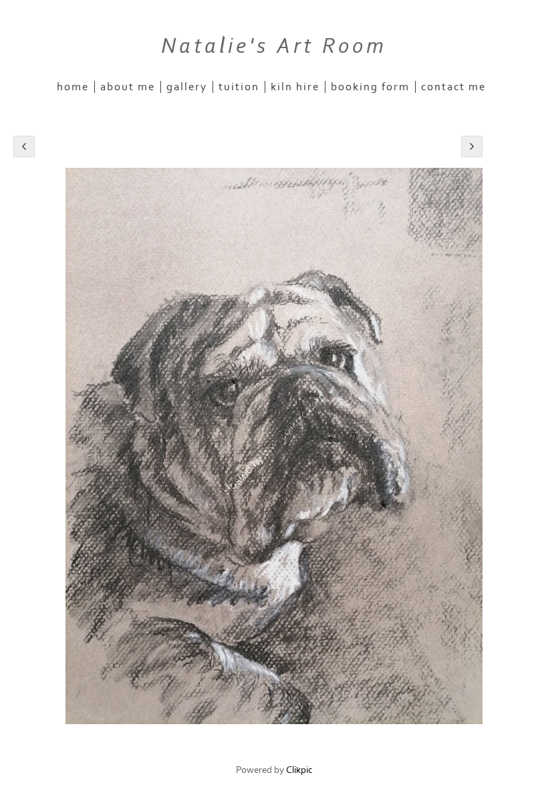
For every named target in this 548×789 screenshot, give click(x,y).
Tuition (239, 87)
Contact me (453, 87)
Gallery (186, 87)
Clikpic (299, 770)
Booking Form (370, 87)
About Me (127, 87)
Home (73, 87)
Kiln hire (295, 87)
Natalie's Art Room (274, 46)
